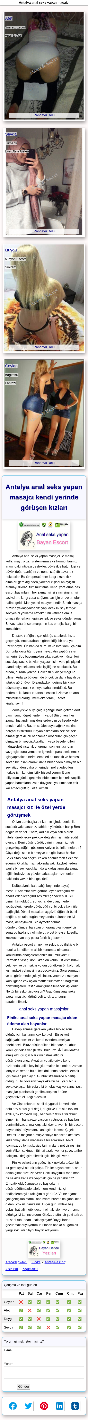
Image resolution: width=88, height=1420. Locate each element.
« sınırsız (12, 1269)
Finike (36, 1262)
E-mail (8, 1350)
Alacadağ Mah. (16, 1262)
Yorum (8, 1364)
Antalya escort (55, 1262)
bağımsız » (30, 1269)
